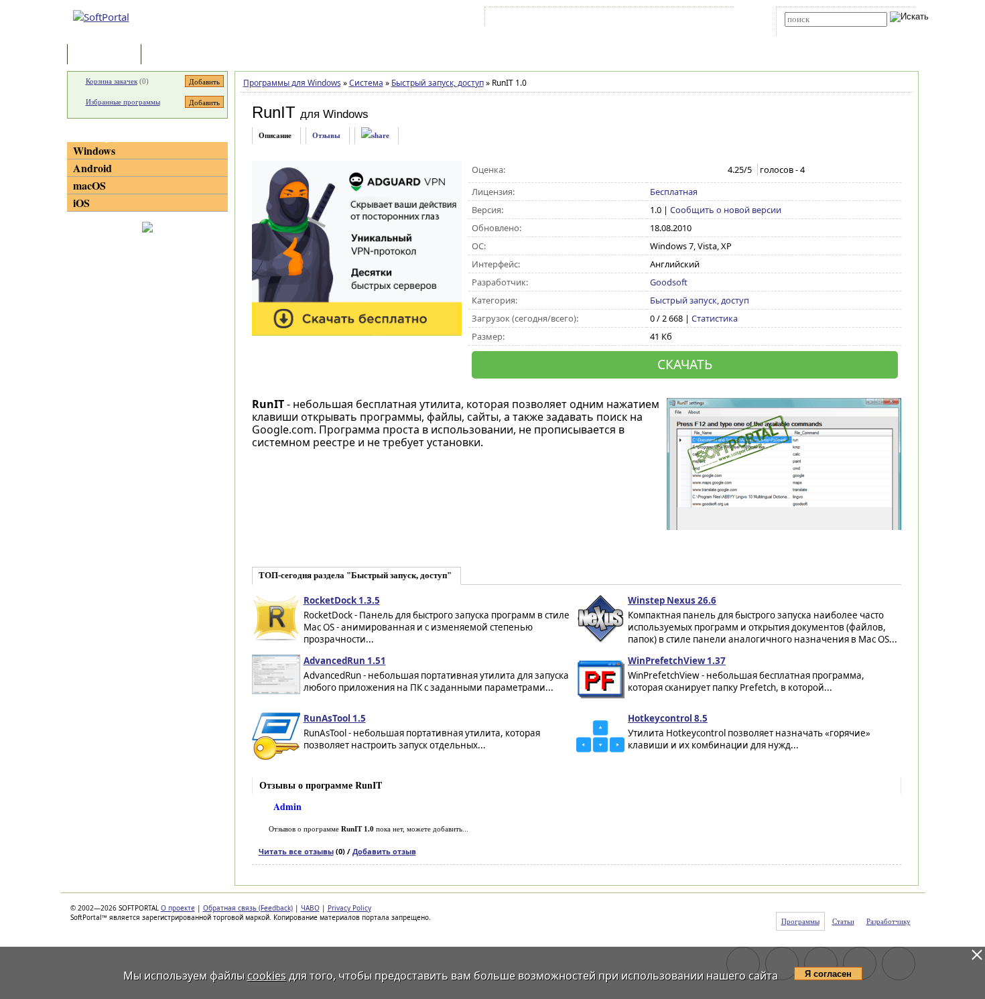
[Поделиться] (375, 135)
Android (92, 168)
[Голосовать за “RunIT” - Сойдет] (685, 170)
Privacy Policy (349, 908)
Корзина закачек (111, 81)
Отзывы (326, 135)
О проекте (178, 908)
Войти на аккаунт (528, 19)
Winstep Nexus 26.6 (672, 600)
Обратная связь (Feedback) (248, 908)
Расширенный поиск (821, 31)
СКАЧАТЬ (684, 364)
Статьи (173, 55)
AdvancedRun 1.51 (345, 661)
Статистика (715, 318)
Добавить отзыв (384, 851)
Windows (94, 150)
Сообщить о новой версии (725, 210)
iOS (81, 202)
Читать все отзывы (296, 851)
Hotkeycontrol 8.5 (668, 718)
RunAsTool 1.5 (335, 718)
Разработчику (888, 921)
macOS (89, 185)
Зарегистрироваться (604, 19)
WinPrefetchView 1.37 (677, 661)
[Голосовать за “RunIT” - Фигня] (657, 170)
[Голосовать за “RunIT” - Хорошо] (699, 170)
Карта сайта (673, 19)
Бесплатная (674, 192)
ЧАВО (310, 908)
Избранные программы (123, 102)
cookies (266, 975)
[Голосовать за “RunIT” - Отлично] (713, 170)
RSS (714, 19)
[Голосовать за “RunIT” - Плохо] (671, 170)
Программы (107, 55)
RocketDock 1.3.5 (342, 600)
